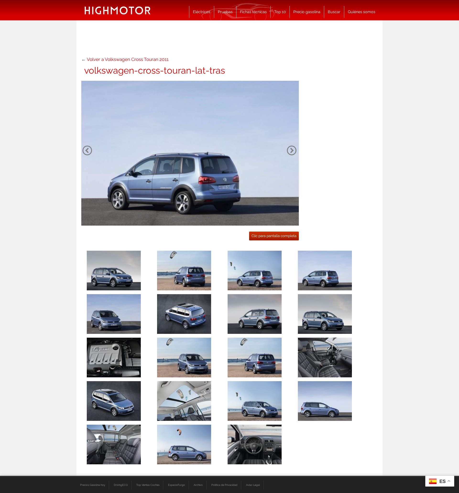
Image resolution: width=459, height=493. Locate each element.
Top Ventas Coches (147, 485)
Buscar (334, 12)
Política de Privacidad (224, 485)
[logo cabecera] (117, 10)
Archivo (198, 485)
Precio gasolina (306, 12)
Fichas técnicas (253, 12)
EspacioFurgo (176, 485)
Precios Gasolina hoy (92, 485)
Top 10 (280, 12)
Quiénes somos (361, 12)
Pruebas (225, 12)
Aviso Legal (253, 485)
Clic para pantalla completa (273, 236)
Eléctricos (201, 12)
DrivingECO (121, 485)
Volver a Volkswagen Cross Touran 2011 (128, 59)
